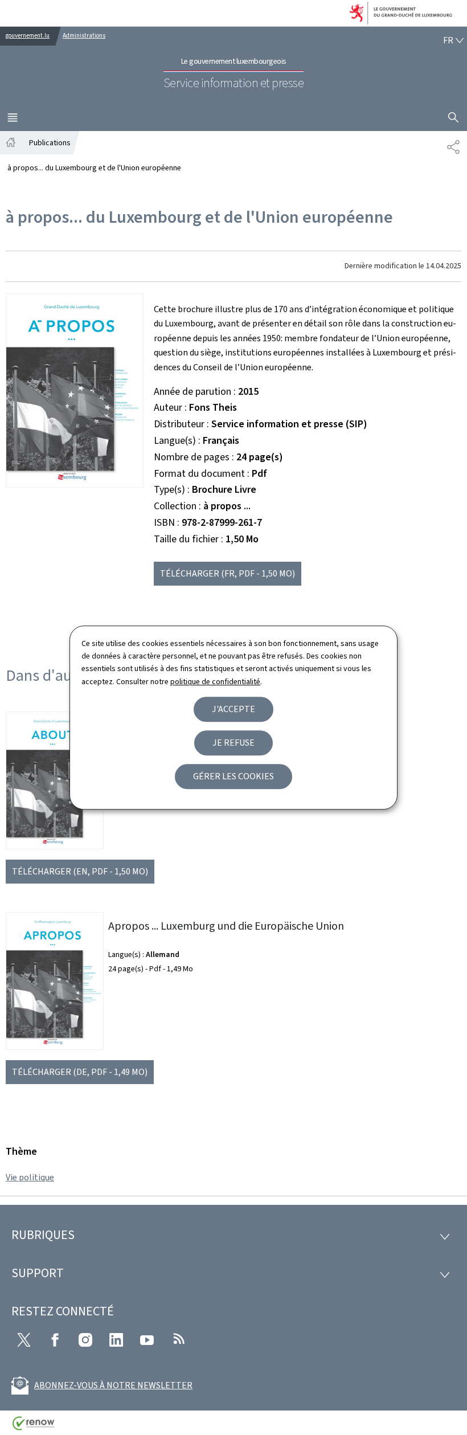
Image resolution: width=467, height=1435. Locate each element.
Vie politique (30, 1177)
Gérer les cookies (233, 776)
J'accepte (233, 709)
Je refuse (233, 743)
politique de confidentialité (215, 681)
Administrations (84, 35)
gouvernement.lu (28, 35)
